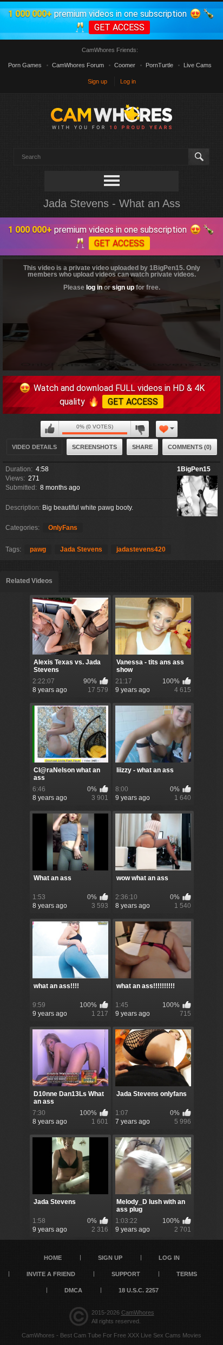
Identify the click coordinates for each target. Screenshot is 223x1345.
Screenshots (94, 447)
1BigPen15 (194, 469)
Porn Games (25, 65)
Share (142, 447)
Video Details (34, 447)
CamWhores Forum (78, 65)
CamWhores (137, 1312)
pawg (38, 549)
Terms (186, 1274)
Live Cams (197, 65)
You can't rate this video (50, 429)
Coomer (124, 65)
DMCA (73, 1290)
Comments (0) (190, 447)
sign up (123, 287)
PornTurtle (159, 65)
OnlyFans (62, 527)
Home (53, 1257)
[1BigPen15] (197, 496)
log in (94, 287)
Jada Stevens (81, 549)
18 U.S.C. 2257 (139, 1290)
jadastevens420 (141, 549)
